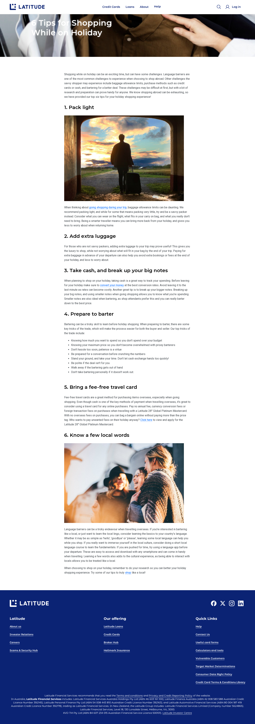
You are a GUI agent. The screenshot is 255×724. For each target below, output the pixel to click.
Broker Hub (111, 642)
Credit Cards (112, 634)
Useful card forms (207, 642)
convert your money (112, 285)
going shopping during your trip (108, 207)
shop (128, 572)
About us (15, 626)
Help (199, 626)
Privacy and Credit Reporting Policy (170, 695)
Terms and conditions (129, 695)
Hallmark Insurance (117, 650)
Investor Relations (21, 634)
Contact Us (203, 634)
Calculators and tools (209, 650)
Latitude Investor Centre (177, 712)
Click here (146, 420)
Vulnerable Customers (210, 658)
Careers (15, 642)
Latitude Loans (113, 626)
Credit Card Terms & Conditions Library (220, 682)
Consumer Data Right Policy (214, 674)
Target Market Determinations (215, 666)
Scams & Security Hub (24, 650)
